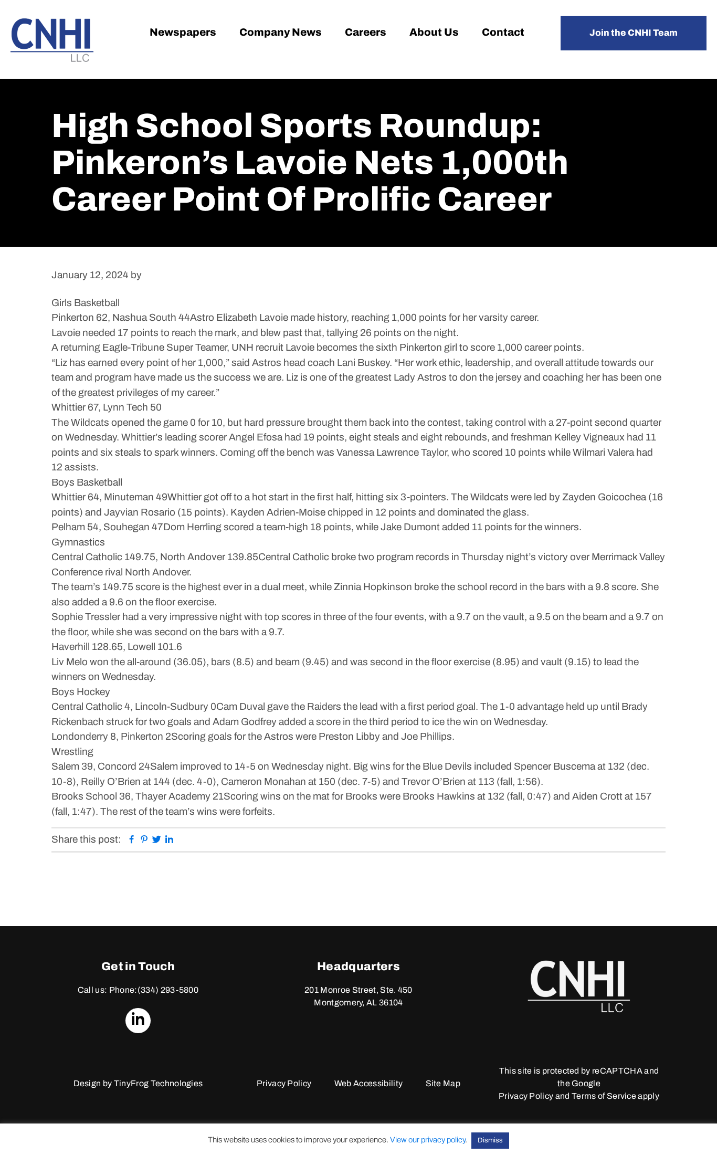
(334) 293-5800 (168, 989)
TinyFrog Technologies (158, 1083)
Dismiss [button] (490, 1140)
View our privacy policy (427, 1140)
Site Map (443, 1083)
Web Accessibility (368, 1083)
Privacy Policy (284, 1083)
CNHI (51, 40)
